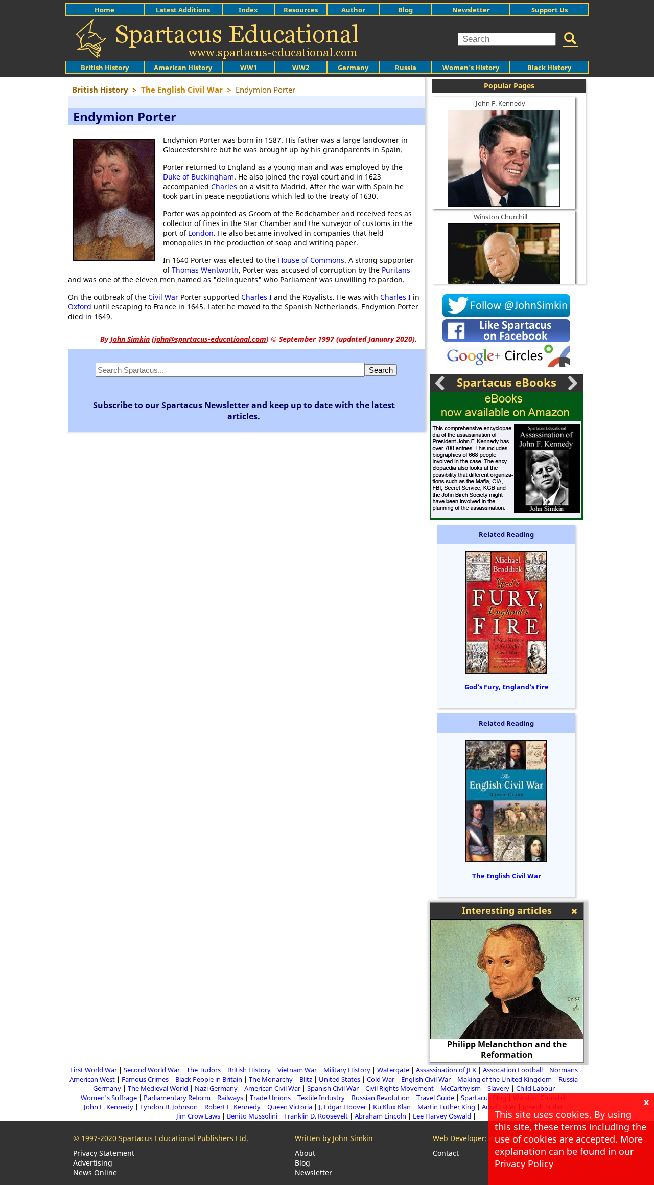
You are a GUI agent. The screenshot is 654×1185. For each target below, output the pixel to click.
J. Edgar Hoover (342, 1106)
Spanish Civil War (333, 1088)
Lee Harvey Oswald (442, 1116)
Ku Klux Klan (392, 1106)
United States (339, 1079)
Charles (224, 186)
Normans (563, 1070)
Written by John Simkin (334, 1138)
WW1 (248, 67)
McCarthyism (460, 1088)
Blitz (305, 1079)
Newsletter (471, 9)
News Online (95, 1172)
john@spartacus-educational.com (210, 339)
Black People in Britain (208, 1079)
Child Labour (535, 1088)
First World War (93, 1070)
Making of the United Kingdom (504, 1079)
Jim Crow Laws (198, 1116)
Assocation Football (513, 1070)
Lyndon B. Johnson (169, 1106)
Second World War (152, 1070)
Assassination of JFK (446, 1070)
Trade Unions (270, 1097)
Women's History (470, 67)
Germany (353, 67)
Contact (446, 1153)
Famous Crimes (145, 1079)
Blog (405, 9)
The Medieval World (158, 1088)
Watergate (393, 1070)
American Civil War (272, 1088)
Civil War (163, 297)
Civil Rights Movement (399, 1088)
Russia (405, 67)
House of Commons (311, 260)
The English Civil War (506, 875)
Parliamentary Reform (177, 1097)
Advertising (92, 1163)
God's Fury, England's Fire (506, 686)
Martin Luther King (446, 1106)
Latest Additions (183, 9)
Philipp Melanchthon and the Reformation (507, 1049)
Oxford (79, 306)
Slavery (498, 1088)
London (201, 233)
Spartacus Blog (483, 1097)
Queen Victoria (289, 1106)
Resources (301, 9)
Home (104, 9)
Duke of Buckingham (198, 177)
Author (353, 9)
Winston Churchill (500, 216)
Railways (230, 1097)
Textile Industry (321, 1097)
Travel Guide (435, 1097)
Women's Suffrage (109, 1097)
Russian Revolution (381, 1097)
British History (249, 1070)
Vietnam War (297, 1070)
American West (92, 1079)
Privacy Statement (103, 1153)
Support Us (549, 9)
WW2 (300, 67)
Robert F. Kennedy (232, 1106)
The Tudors (203, 1070)
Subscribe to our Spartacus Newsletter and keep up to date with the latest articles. (244, 410)
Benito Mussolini (252, 1116)
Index (248, 9)
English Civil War (426, 1079)
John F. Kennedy (500, 103)
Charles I (256, 297)
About (305, 1153)
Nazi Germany (216, 1088)
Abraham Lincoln (380, 1116)
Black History (549, 67)
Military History (346, 1070)
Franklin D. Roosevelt (316, 1116)
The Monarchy (271, 1079)
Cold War (380, 1079)
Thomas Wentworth (205, 270)
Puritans (396, 270)
